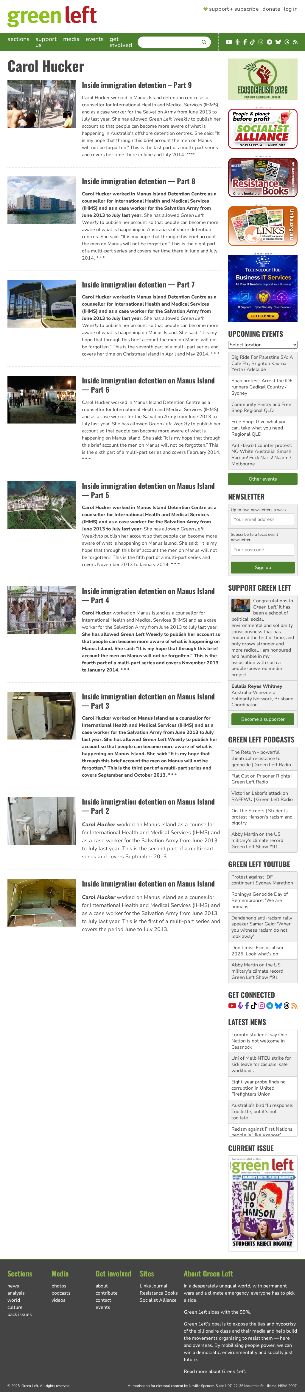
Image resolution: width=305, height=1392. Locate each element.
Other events (263, 479)
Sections (18, 39)
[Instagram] (262, 1005)
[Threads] (287, 1005)
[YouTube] (232, 1005)
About (102, 1286)
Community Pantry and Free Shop (261, 407)
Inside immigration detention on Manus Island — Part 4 (148, 595)
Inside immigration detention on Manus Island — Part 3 (148, 701)
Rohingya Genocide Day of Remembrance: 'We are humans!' (259, 900)
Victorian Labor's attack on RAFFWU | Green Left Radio (262, 796)
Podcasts (61, 1293)
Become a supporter (263, 719)
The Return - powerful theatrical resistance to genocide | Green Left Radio (261, 758)
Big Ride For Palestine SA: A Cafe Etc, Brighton (262, 360)
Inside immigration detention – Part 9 (137, 84)
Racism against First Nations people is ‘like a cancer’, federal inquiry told (261, 1111)
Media (71, 39)
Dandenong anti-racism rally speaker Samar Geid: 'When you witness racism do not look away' (261, 927)
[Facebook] (247, 1005)
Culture (15, 1307)
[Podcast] (240, 1005)
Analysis (16, 1293)
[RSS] (294, 1005)
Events (95, 39)
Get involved (121, 42)
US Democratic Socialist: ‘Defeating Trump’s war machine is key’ (257, 1135)
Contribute (107, 1293)
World (13, 1300)
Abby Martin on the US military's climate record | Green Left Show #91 (258, 840)
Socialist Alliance (158, 1300)
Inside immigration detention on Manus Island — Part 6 (148, 385)
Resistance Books (159, 1293)
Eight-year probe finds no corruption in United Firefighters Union (258, 1064)
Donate (271, 9)
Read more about (214, 1371)
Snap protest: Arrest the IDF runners (261, 383)
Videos (59, 1300)
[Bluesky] (278, 1005)
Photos (59, 1286)
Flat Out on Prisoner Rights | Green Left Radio (261, 779)
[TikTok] (254, 1005)
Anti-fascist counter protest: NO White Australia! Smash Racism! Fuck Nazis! (261, 451)
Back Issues (19, 1314)
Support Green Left (259, 587)
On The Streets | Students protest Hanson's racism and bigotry (261, 817)
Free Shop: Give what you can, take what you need (259, 424)
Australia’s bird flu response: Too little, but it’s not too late (262, 1088)
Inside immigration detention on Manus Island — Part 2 (148, 806)
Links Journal (153, 1286)
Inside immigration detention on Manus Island (148, 883)
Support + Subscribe (234, 9)
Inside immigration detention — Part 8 (138, 181)
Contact (103, 1300)
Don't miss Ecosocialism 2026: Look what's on (257, 950)
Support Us (46, 42)
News (13, 1286)
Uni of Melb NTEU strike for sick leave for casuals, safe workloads (261, 1040)
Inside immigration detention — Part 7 (138, 284)
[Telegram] (269, 1005)
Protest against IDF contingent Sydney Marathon (262, 880)
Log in (291, 9)
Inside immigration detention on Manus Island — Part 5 (148, 490)
